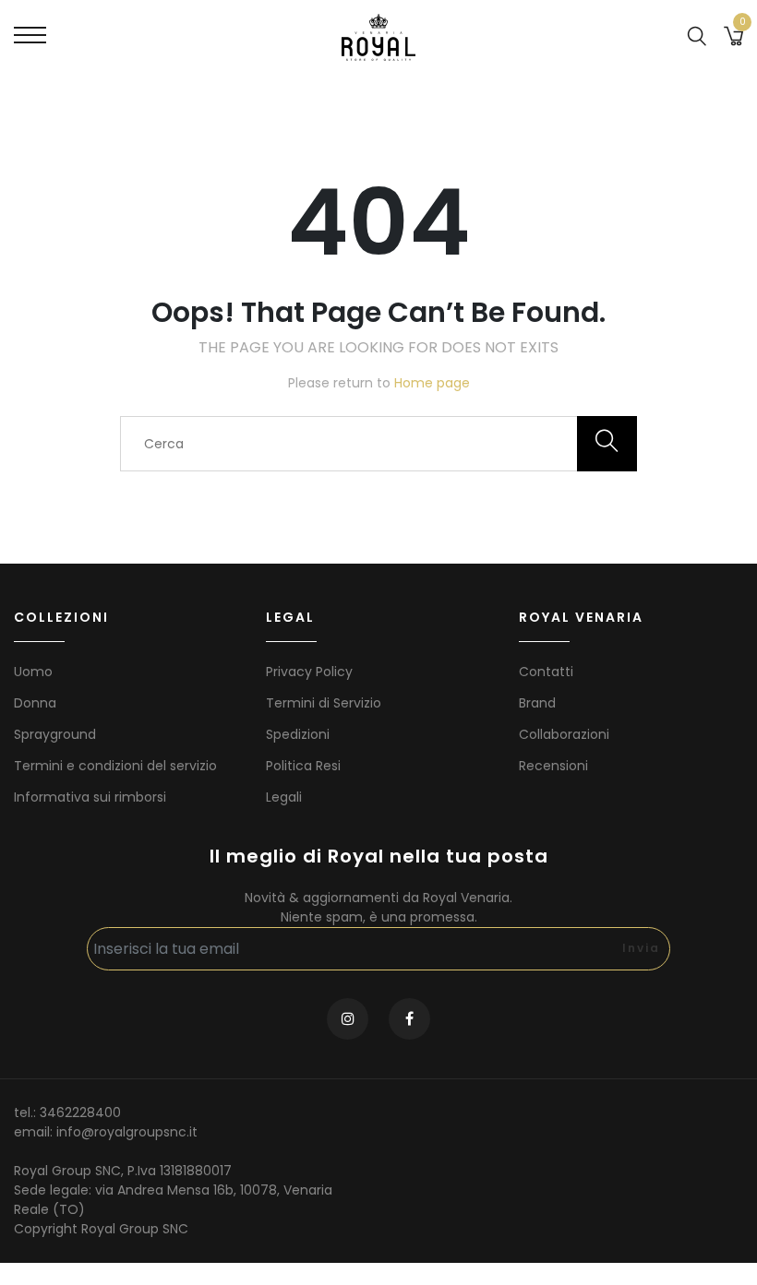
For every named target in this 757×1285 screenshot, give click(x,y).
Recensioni (553, 765)
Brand (537, 703)
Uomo (33, 671)
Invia (641, 948)
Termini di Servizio (323, 703)
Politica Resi (303, 765)
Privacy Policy (309, 671)
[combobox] (378, 443)
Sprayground (55, 734)
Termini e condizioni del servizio (115, 765)
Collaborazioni (564, 734)
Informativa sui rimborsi (90, 797)
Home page (432, 383)
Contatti (546, 671)
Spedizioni (298, 734)
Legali (284, 797)
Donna (35, 703)
